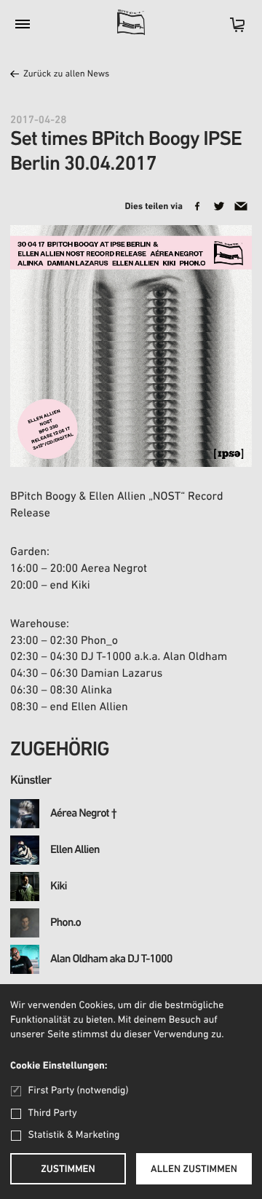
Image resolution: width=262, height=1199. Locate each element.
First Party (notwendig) (78, 1091)
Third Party (52, 1113)
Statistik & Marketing (74, 1135)
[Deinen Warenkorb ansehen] (230, 29)
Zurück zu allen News (66, 74)
